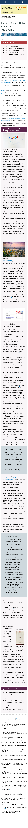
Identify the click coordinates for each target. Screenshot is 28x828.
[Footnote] (6, 234)
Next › (17, 718)
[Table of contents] (14, 2)
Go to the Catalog (21, 7)
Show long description (7, 260)
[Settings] (22, 2)
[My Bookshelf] (5, 2)
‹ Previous (11, 718)
